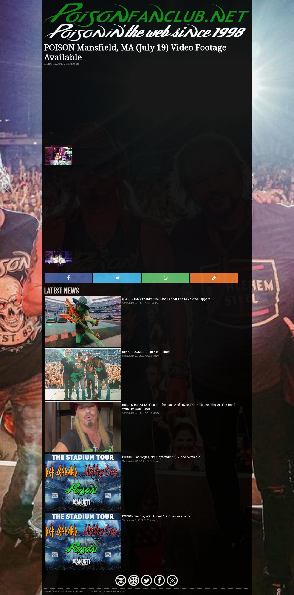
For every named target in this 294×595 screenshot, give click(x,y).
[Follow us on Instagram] (172, 585)
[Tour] (133, 585)
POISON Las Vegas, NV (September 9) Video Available (161, 457)
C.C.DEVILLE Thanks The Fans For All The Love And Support (166, 299)
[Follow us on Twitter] (146, 585)
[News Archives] (120, 585)
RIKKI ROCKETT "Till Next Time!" (146, 352)
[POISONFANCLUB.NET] (146, 41)
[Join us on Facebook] (159, 585)
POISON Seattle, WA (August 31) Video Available (156, 516)
